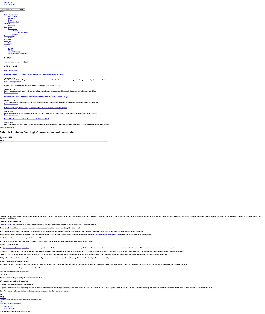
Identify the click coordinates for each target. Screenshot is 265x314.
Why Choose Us (9, 4)
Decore (10, 37)
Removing (11, 25)
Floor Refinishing (22, 32)
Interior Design (9, 36)
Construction (12, 29)
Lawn (10, 43)
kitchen (10, 48)
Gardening (7, 41)
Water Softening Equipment (17, 53)
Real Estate (8, 27)
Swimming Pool (13, 22)
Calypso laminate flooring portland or (16, 248)
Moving (10, 50)
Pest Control (12, 16)
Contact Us (8, 2)
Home (10, 20)
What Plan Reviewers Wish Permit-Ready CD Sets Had (26, 119)
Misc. (6, 46)
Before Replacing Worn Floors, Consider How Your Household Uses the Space (35, 108)
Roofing (15, 34)
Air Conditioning (14, 52)
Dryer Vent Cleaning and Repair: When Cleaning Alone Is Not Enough (32, 85)
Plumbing (11, 18)
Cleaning (7, 23)
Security (7, 45)
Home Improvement (11, 15)
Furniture (7, 39)
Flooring (15, 30)
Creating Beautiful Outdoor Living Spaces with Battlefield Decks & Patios (34, 74)
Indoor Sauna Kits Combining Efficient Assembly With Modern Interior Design (36, 96)
